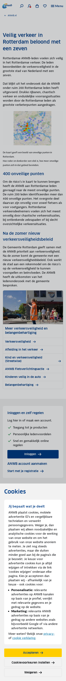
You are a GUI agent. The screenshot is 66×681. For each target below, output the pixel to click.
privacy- (49, 634)
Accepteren (31, 653)
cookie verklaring (23, 638)
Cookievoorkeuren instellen (31, 662)
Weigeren (30, 672)
